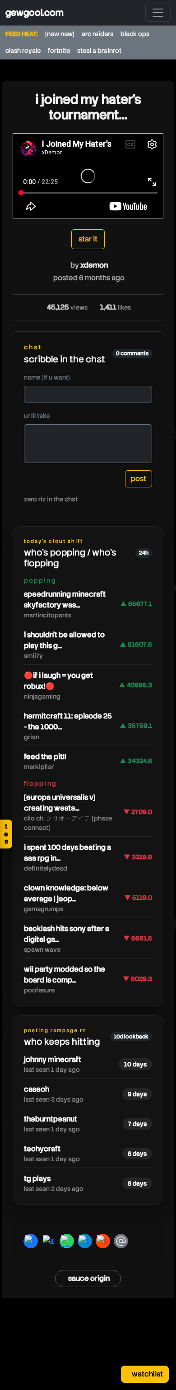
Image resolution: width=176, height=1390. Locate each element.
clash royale (23, 50)
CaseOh (36, 1089)
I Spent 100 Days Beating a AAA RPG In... (67, 853)
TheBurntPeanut (50, 1119)
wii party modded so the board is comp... (64, 974)
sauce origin (89, 1278)
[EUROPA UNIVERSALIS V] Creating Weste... (60, 802)
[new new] (59, 34)
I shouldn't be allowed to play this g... (64, 640)
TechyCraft (42, 1149)
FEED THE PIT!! (45, 756)
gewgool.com (34, 13)
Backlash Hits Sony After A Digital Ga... (66, 934)
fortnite (59, 50)
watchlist (146, 1374)
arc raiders (97, 34)
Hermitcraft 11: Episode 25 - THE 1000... (68, 721)
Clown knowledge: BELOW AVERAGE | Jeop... (66, 893)
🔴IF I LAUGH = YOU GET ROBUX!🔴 (58, 681)
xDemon (94, 265)
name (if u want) (47, 377)
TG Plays (37, 1178)
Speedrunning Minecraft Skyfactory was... (65, 599)
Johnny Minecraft (52, 1059)
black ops (134, 34)
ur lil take (37, 416)
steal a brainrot (99, 50)
